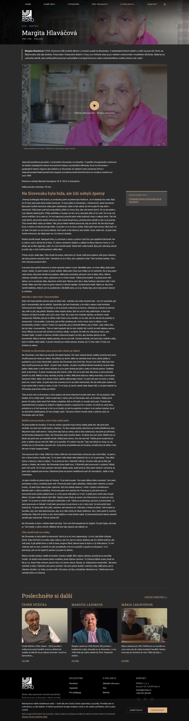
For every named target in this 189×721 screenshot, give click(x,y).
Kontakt (152, 4)
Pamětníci (49, 4)
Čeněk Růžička (34, 605)
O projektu (127, 4)
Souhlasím (157, 710)
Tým (104, 688)
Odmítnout (136, 710)
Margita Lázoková (87, 605)
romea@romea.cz (143, 690)
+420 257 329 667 (143, 693)
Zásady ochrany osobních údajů (34, 717)
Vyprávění (73, 4)
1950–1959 (26, 39)
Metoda (106, 692)
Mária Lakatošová (137, 605)
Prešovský (38, 39)
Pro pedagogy (100, 4)
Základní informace (111, 683)
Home (28, 4)
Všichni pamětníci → (156, 597)
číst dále (25, 661)
